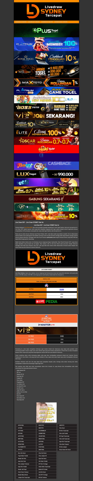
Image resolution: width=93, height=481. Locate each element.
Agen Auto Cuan (22, 461)
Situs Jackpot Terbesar (23, 464)
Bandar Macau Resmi (23, 474)
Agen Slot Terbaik (22, 466)
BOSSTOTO (41, 425)
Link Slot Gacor (42, 472)
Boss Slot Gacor (22, 453)
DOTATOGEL (21, 425)
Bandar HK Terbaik (43, 469)
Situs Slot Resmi (42, 453)
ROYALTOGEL (21, 444)
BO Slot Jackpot (63, 447)
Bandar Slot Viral (22, 458)
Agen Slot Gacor (42, 458)
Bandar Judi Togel (22, 469)
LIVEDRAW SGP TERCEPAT (34, 22)
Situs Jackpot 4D (43, 455)
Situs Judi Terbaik (63, 433)
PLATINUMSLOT (42, 430)
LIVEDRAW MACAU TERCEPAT (60, 22)
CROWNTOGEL (42, 433)
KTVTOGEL (20, 430)
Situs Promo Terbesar (23, 472)
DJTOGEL (20, 428)
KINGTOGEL (41, 449)
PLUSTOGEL (41, 447)
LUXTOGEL (41, 441)
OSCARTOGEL (42, 436)
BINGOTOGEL (42, 438)
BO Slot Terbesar (43, 477)
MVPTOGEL (20, 438)
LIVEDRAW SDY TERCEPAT (47, 22)
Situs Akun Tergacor (64, 444)
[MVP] (46, 412)
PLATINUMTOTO (22, 447)
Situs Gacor (62, 428)
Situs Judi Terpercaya (64, 438)
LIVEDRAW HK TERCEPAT (20, 22)
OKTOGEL (20, 433)
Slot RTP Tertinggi (43, 474)
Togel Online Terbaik (23, 455)
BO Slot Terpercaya (63, 430)
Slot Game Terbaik (43, 461)
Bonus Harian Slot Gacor (65, 449)
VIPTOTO (20, 449)
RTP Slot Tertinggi (43, 464)
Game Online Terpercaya (44, 466)
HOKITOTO (61, 425)
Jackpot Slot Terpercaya (24, 477)
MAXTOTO (41, 428)
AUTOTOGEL (21, 436)
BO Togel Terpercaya (64, 436)
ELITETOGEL (21, 441)
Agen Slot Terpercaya (64, 441)
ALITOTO (41, 444)
